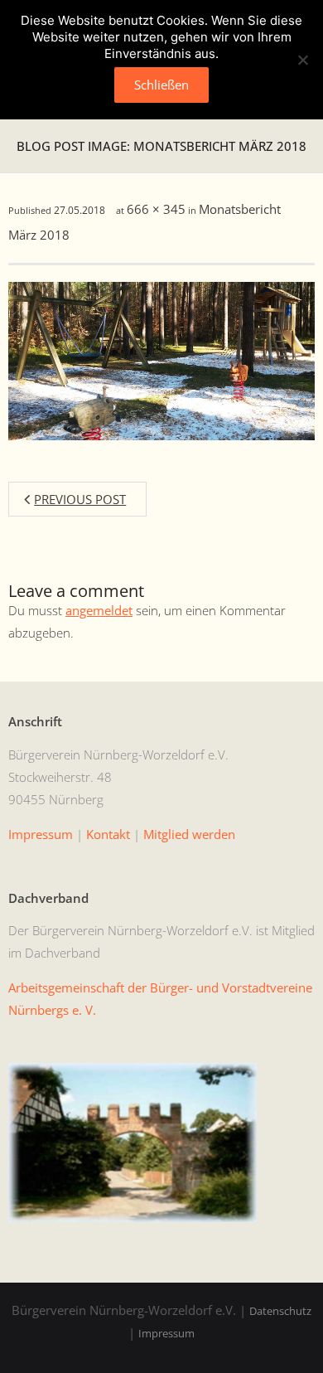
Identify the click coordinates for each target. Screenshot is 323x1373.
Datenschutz (280, 1310)
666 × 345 (156, 209)
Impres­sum (40, 834)
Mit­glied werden (189, 834)
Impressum (166, 1333)
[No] (302, 59)
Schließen (161, 84)
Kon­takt (108, 834)
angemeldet (99, 610)
